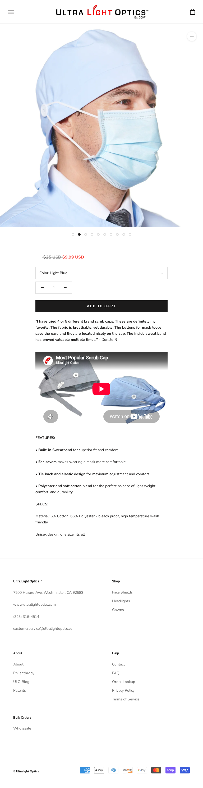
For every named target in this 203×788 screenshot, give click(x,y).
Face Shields (122, 592)
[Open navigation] (11, 12)
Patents (19, 690)
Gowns (118, 609)
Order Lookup (123, 681)
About (18, 664)
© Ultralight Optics (26, 771)
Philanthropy (23, 673)
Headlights (121, 601)
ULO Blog (21, 681)
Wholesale (22, 728)
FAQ (115, 673)
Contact (118, 664)
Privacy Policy (123, 690)
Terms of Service (125, 699)
